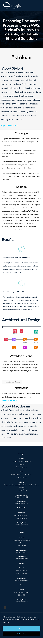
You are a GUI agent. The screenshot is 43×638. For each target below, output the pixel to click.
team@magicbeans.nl (21, 525)
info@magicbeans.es (21, 558)
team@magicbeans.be (21, 580)
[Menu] (5, 607)
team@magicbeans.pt (11, 400)
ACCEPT (21, 628)
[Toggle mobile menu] (39, 6)
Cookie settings (22, 634)
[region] (21, 625)
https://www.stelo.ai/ (10, 125)
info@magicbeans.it (22, 602)
